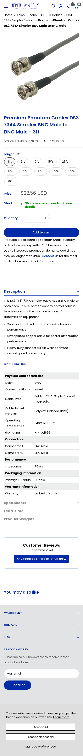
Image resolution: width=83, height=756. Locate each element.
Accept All (40, 727)
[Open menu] (6, 6)
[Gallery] (41, 69)
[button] (41, 291)
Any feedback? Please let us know (41, 559)
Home (8, 15)
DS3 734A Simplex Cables (21, 141)
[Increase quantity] (45, 218)
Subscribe (17, 685)
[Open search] (54, 6)
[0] (76, 6)
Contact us (50, 256)
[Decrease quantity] (25, 218)
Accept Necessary (40, 737)
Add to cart (41, 232)
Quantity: (11, 218)
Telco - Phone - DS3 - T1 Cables (39, 15)
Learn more (61, 717)
